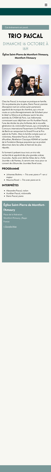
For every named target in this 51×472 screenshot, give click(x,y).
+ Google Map (10, 226)
